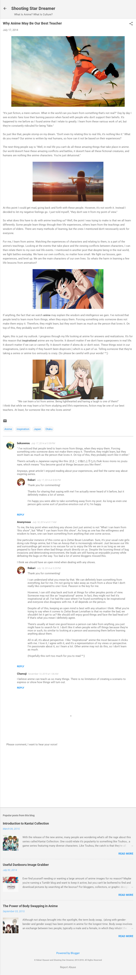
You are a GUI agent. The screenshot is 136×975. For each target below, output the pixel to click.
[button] (131, 24)
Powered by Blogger (68, 953)
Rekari (31, 480)
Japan (37, 429)
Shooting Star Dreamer (33, 8)
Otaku (49, 429)
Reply (20, 514)
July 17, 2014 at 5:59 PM (43, 443)
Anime (8, 429)
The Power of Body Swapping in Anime (30, 906)
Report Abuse (68, 967)
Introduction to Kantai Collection (26, 823)
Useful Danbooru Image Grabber (26, 865)
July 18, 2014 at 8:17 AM (44, 522)
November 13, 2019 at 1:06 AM (43, 674)
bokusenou (23, 443)
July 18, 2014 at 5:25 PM (49, 568)
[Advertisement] (68, 777)
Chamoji (22, 673)
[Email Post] (5, 422)
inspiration (23, 429)
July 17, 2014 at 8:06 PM (49, 480)
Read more (125, 853)
